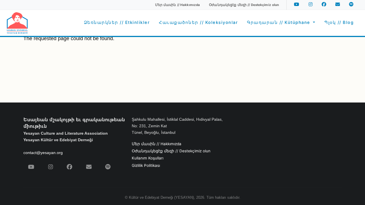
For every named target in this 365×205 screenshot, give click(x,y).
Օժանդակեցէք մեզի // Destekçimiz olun (171, 151)
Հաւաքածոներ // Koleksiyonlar (198, 22)
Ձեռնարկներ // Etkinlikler (117, 22)
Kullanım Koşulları (147, 158)
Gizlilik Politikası (146, 165)
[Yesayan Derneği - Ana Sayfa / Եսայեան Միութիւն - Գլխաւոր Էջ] (17, 23)
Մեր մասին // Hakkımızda (156, 144)
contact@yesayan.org (43, 152)
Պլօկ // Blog (339, 22)
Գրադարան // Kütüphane (279, 22)
